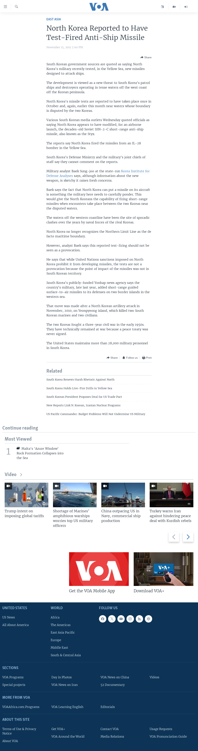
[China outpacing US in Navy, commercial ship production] (123, 495)
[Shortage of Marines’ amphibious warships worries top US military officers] (75, 495)
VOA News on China (115, 677)
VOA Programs (13, 677)
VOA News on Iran (64, 685)
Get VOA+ (58, 729)
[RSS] (139, 619)
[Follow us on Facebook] (102, 619)
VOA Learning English (67, 707)
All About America (15, 625)
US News (8, 617)
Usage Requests (161, 729)
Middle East (59, 647)
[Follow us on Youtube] (121, 619)
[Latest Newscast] (186, 7)
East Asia (53, 19)
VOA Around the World (67, 736)
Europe (56, 640)
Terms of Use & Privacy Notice (19, 731)
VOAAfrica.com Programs (20, 707)
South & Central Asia (66, 655)
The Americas (61, 625)
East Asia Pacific (63, 632)
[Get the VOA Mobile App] (99, 569)
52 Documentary (113, 685)
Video (10, 474)
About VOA (10, 741)
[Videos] (174, 7)
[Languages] (162, 7)
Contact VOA (110, 729)
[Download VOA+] (163, 569)
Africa (55, 617)
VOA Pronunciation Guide (168, 736)
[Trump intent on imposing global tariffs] (26, 495)
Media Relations (112, 736)
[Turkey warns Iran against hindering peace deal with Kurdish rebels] (171, 495)
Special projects (13, 685)
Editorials (108, 707)
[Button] (146, 57)
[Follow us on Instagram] (130, 619)
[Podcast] (148, 619)
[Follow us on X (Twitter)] (111, 619)
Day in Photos (61, 677)
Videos (154, 677)
